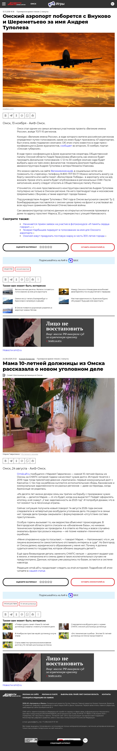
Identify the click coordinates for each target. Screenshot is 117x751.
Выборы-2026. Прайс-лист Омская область (80, 694)
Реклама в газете (50, 694)
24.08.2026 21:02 (10, 359)
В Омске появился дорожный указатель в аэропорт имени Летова (33, 309)
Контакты (106, 694)
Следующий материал (60, 743)
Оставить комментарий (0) (93, 247)
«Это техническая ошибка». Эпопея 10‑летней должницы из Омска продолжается (91, 634)
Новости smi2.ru (12, 350)
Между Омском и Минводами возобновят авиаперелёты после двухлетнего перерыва (90, 290)
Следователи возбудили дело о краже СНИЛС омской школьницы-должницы (88, 625)
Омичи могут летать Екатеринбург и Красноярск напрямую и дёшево (31, 300)
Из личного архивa (29, 454)
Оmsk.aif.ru (23, 474)
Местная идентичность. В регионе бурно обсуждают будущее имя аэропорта (89, 300)
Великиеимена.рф (62, 171)
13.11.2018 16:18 (8, 12)
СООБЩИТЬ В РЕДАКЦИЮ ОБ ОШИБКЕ (38, 698)
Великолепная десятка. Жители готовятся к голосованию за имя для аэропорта (34, 290)
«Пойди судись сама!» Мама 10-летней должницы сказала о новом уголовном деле (35, 625)
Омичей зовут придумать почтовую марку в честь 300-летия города (63, 236)
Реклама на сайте (31, 694)
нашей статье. (37, 570)
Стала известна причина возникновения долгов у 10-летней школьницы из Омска (33, 644)
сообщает (66, 145)
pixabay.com (8, 109)
